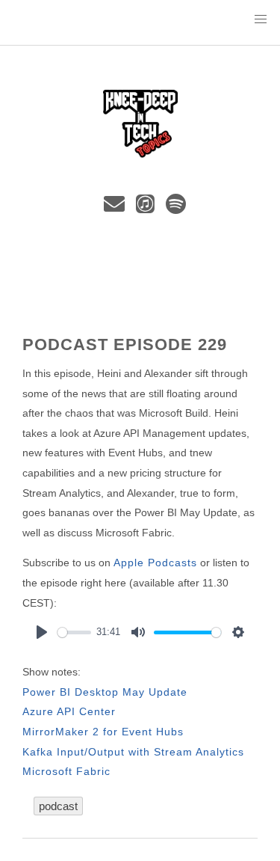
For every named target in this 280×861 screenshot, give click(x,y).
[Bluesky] (95, 208)
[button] (260, 19)
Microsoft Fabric (66, 771)
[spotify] (177, 208)
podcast (58, 806)
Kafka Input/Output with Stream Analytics (133, 752)
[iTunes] (148, 208)
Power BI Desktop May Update (104, 692)
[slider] (74, 632)
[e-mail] (117, 208)
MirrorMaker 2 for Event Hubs (103, 732)
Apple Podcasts (155, 563)
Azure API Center (69, 711)
